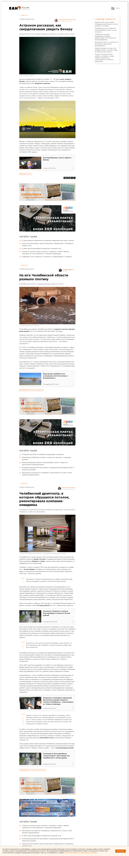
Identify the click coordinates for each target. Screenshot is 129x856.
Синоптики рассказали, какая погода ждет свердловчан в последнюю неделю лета (47, 244)
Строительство (41, 769)
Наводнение (39, 390)
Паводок (32, 390)
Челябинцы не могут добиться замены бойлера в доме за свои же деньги (106, 30)
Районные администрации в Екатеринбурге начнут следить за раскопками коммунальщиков (45, 463)
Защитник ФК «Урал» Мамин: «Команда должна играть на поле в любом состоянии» (106, 24)
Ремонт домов (32, 769)
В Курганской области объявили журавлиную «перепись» (43, 454)
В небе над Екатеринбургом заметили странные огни (41, 248)
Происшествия (24, 390)
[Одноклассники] (67, 178)
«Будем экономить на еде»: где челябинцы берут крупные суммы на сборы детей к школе (106, 50)
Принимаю (120, 851)
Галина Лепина (68, 269)
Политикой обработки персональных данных (80, 852)
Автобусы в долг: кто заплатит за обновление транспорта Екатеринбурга (106, 44)
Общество (23, 173)
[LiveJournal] (74, 178)
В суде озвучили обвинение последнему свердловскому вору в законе (48, 240)
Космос (29, 173)
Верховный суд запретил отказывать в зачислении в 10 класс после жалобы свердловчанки (47, 474)
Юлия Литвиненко (68, 487)
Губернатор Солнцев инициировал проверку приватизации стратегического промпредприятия (105, 37)
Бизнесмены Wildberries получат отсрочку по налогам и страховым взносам (46, 458)
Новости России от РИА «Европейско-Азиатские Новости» (15, 8)
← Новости (23, 15)
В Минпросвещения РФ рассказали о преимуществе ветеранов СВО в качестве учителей (48, 468)
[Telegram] (69, 178)
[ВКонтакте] (65, 178)
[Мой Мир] (72, 178)
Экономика (23, 769)
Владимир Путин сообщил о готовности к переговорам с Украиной (47, 256)
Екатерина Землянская (67, 19)
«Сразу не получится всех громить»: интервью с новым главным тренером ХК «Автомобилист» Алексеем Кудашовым (45, 252)
